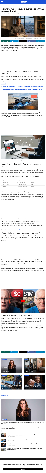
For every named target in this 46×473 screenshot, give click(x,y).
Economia (10, 6)
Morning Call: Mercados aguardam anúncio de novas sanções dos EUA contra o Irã (33, 386)
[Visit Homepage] (24, 2)
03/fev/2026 (9, 13)
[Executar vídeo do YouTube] (23, 301)
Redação (4, 425)
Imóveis (26, 359)
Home (2, 6)
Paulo (4, 13)
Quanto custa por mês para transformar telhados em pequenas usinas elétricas (11, 386)
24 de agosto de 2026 (6, 371)
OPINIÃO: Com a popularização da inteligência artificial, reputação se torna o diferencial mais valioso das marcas (11, 368)
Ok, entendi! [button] (23, 469)
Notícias (5, 6)
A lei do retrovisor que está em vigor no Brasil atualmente (21, 229)
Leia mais (5, 430)
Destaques (4, 359)
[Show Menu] (2, 2)
